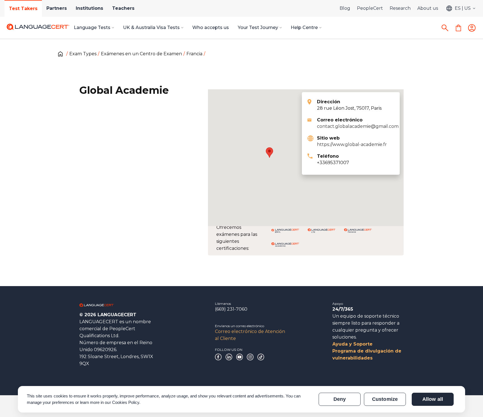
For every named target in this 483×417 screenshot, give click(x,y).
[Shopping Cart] (458, 27)
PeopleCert (370, 8)
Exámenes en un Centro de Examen (141, 53)
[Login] (471, 27)
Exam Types (82, 53)
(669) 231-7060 (231, 309)
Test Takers (23, 8)
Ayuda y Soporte (352, 344)
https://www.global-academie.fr (352, 144)
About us (427, 8)
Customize (384, 399)
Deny (339, 399)
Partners (56, 8)
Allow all (432, 399)
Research (400, 8)
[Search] (445, 27)
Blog (345, 8)
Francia (194, 53)
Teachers (123, 8)
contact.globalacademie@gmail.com (358, 126)
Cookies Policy (125, 402)
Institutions (89, 8)
